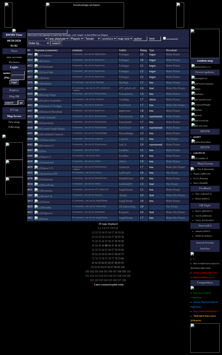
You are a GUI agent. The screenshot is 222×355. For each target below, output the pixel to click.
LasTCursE (125, 172)
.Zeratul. (123, 195)
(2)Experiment (46, 123)
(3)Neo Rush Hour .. (203, 142)
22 (96, 236)
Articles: (205, 248)
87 (112, 262)
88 (116, 262)
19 (119, 232)
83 (99, 262)
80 (122, 258)
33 (99, 241)
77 (112, 258)
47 (112, 245)
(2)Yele (42, 89)
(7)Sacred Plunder (203, 105)
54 (103, 249)
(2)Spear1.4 (45, 156)
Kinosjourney (126, 93)
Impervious (125, 110)
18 (116, 232)
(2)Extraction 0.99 (48, 173)
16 (109, 232)
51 (93, 249)
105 (106, 271)
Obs (175, 88)
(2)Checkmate (46, 66)
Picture (176, 54)
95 (105, 267)
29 (119, 236)
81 (93, 262)
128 (124, 280)
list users (14, 62)
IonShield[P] (125, 184)
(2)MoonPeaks (46, 185)
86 (109, 262)
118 (119, 275)
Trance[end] (125, 122)
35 (106, 241)
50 (122, 245)
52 (96, 249)
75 (106, 258)
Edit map (14, 127)
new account (14, 57)
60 (122, 249)
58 (116, 249)
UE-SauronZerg (127, 206)
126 (115, 280)
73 (99, 258)
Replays (14, 90)
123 (101, 280)
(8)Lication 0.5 (46, 145)
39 (119, 241)
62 (96, 254)
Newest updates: (205, 72)
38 (116, 241)
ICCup (14, 109)
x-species (123, 138)
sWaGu (122, 161)
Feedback (205, 188)
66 (109, 254)
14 (103, 232)
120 (128, 275)
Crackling (124, 99)
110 (128, 271)
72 (96, 258)
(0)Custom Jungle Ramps (52, 128)
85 (106, 262)
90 (122, 262)
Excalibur (124, 150)
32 (96, 241)
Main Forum (205, 163)
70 (122, 254)
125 (110, 280)
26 (109, 236)
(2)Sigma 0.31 (46, 168)
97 (112, 267)
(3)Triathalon (45, 55)
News (14, 50)
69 (119, 254)
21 (93, 236)
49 (119, 245)
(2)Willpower (45, 213)
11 (93, 232)
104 (101, 271)
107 (115, 271)
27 (112, 236)
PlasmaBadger (126, 133)
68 (116, 254)
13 (99, 232)
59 (119, 249)
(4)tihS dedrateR (47, 117)
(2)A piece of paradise (50, 100)
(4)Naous (43, 218)
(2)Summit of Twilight (50, 106)
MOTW (205, 147)
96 (109, 267)
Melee (169, 54)
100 (122, 267)
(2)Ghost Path (46, 72)
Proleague (124, 54)
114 (101, 275)
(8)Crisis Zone (201, 126)
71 (93, 258)
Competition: (205, 282)
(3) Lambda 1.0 (201, 158)
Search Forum (205, 242)
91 (92, 267)
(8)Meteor (199, 94)
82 (96, 262)
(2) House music (47, 140)
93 (99, 267)
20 (122, 232)
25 (106, 236)
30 (122, 236)
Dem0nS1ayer (126, 178)
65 (106, 254)
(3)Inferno (44, 78)
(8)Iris (198, 89)
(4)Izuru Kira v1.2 (203, 67)
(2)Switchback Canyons (51, 134)
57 (112, 249)
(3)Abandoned (46, 162)
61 (93, 254)
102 (92, 271)
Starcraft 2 (205, 225)
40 (122, 241)
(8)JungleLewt (201, 78)
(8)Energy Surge (47, 94)
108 (119, 271)
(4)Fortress (44, 61)
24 (103, 236)
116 (110, 275)
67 (112, 254)
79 (119, 258)
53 (99, 249)
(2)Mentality (45, 207)
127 (119, 280)
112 (92, 275)
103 (96, 271)
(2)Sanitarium (46, 179)
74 (103, 258)
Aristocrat (124, 167)
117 (115, 275)
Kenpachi (124, 212)
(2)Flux (42, 151)
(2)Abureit (44, 202)
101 (87, 271)
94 (102, 267)
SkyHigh (123, 82)
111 (87, 275)
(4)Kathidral (45, 83)
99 (118, 267)
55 (106, 249)
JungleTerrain (126, 189)
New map (14, 122)
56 (109, 249)
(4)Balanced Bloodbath (50, 111)
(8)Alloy (198, 110)
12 (96, 232)
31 (93, 241)
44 (103, 245)
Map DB (14, 96)
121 (92, 280)
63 (99, 254)
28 (116, 236)
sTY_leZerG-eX (127, 88)
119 (124, 275)
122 (96, 280)
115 (106, 275)
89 (119, 262)
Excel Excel (125, 105)
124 (106, 280)
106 (110, 271)
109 (124, 271)
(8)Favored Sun (201, 121)
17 (112, 232)
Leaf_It (122, 144)
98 (115, 267)
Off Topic (205, 205)
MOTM (205, 131)
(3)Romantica (45, 190)
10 (116, 228)
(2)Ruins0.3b (45, 196)
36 (109, 241)
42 (96, 245)
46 (109, 245)
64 (103, 254)
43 (99, 245)
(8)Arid (198, 115)
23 (99, 236)
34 (103, 241)
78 (116, 258)
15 (106, 232)
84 (103, 262)
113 (96, 275)
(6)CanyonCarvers (203, 100)
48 (116, 245)
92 (96, 267)
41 (93, 245)
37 (112, 241)
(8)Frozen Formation (204, 84)
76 (109, 258)
